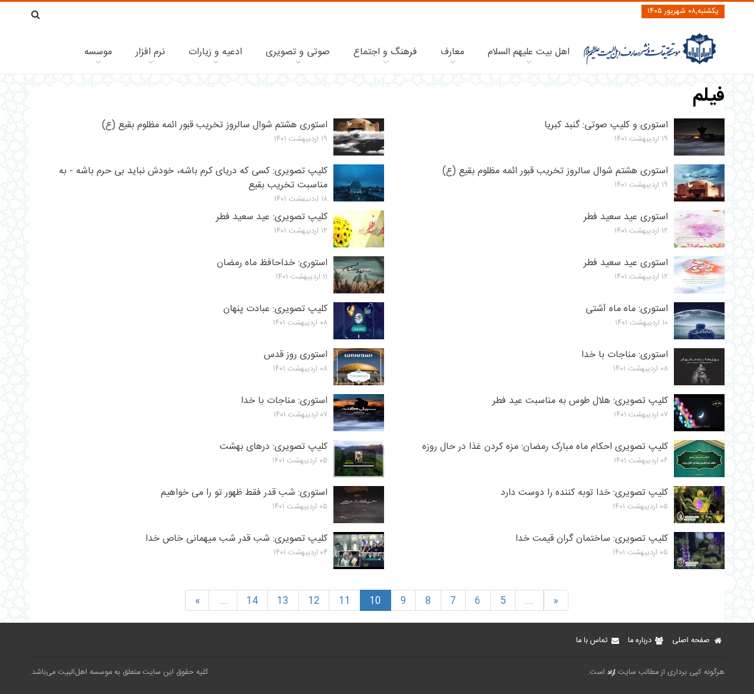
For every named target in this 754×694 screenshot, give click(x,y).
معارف (452, 52)
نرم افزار (150, 52)
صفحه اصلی (691, 640)
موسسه (98, 52)
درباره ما (640, 640)
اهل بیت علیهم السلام (529, 52)
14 (252, 601)
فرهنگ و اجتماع (385, 52)
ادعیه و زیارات (215, 52)
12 (314, 601)
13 (283, 601)
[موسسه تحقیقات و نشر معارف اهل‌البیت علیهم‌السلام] (650, 63)
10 (375, 601)
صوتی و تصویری (298, 52)
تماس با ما (591, 640)
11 (344, 601)
